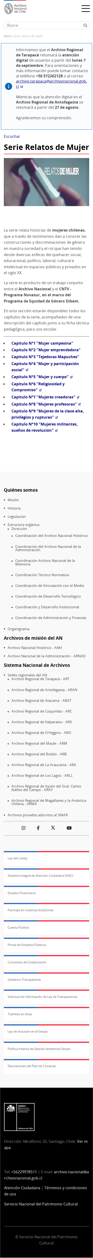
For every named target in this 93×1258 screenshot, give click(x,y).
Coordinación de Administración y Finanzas (50, 617)
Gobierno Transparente (24, 979)
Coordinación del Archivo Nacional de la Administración (48, 548)
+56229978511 (24, 1171)
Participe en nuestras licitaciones (31, 910)
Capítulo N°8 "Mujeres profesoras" (44, 404)
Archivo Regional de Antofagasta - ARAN (44, 690)
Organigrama (18, 629)
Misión (13, 500)
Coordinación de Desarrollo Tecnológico (48, 596)
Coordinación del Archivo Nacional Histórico (51, 535)
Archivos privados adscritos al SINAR (38, 815)
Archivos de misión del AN (33, 638)
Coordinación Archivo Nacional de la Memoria (45, 562)
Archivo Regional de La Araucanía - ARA (43, 765)
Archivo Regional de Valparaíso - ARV (41, 722)
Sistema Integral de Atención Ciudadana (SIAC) (40, 875)
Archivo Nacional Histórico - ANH (35, 647)
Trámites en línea (20, 1014)
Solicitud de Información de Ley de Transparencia (42, 997)
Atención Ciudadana (22, 1187)
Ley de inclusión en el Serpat (28, 1031)
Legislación (17, 516)
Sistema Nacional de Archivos (37, 665)
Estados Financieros (22, 893)
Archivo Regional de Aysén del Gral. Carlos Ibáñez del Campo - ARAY (46, 787)
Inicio (7, 36)
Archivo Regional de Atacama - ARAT (41, 700)
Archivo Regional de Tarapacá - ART (40, 679)
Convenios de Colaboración (27, 962)
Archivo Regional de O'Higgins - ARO (41, 732)
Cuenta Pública (18, 927)
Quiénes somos (21, 490)
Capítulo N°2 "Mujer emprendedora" (46, 349)
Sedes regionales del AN (27, 675)
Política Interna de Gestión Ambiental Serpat (39, 1049)
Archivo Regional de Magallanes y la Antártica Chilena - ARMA (48, 802)
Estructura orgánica (23, 524)
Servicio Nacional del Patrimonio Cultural (41, 1204)
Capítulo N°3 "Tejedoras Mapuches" (45, 356)
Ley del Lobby (17, 858)
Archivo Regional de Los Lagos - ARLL (42, 775)
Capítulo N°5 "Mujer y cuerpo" (40, 376)
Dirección (19, 528)
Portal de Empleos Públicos (27, 945)
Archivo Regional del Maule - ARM (39, 743)
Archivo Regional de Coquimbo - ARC (41, 711)
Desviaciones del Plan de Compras (32, 1066)
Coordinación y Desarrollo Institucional (47, 607)
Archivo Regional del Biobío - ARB (39, 754)
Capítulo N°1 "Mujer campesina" (42, 343)
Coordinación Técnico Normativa (42, 575)
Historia (14, 508)
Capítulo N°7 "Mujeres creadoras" (43, 397)
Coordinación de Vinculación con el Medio (49, 585)
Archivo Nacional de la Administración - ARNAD (47, 656)
